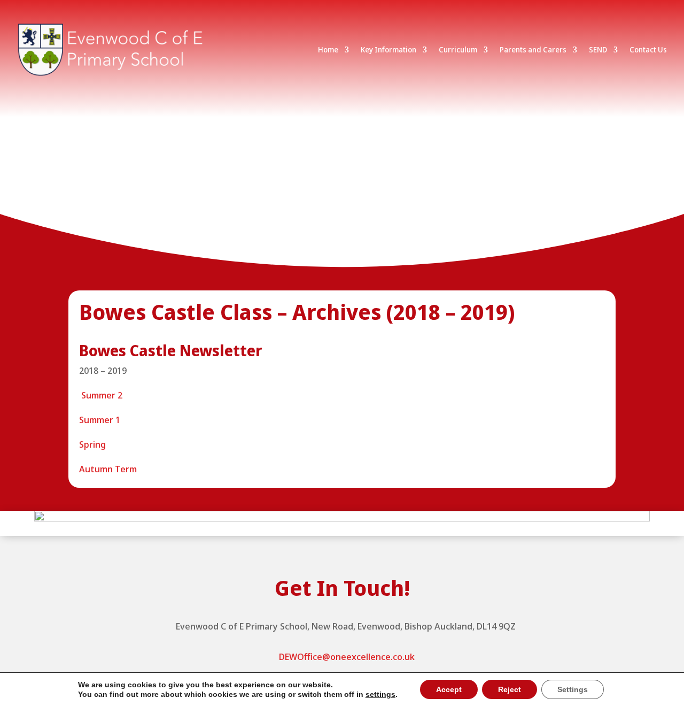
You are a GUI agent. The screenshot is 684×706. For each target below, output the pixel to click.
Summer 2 (100, 395)
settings (380, 694)
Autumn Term (108, 469)
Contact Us (648, 49)
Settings (572, 689)
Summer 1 (99, 419)
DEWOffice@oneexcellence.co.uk (347, 656)
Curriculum (458, 49)
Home (328, 49)
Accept (449, 689)
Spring (92, 444)
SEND (598, 49)
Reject (509, 689)
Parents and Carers (533, 49)
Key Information (388, 49)
